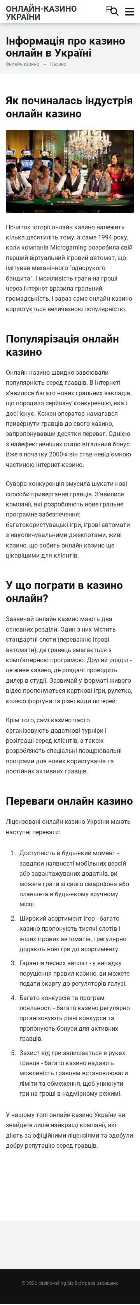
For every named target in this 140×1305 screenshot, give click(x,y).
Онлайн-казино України (41, 12)
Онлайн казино (22, 64)
